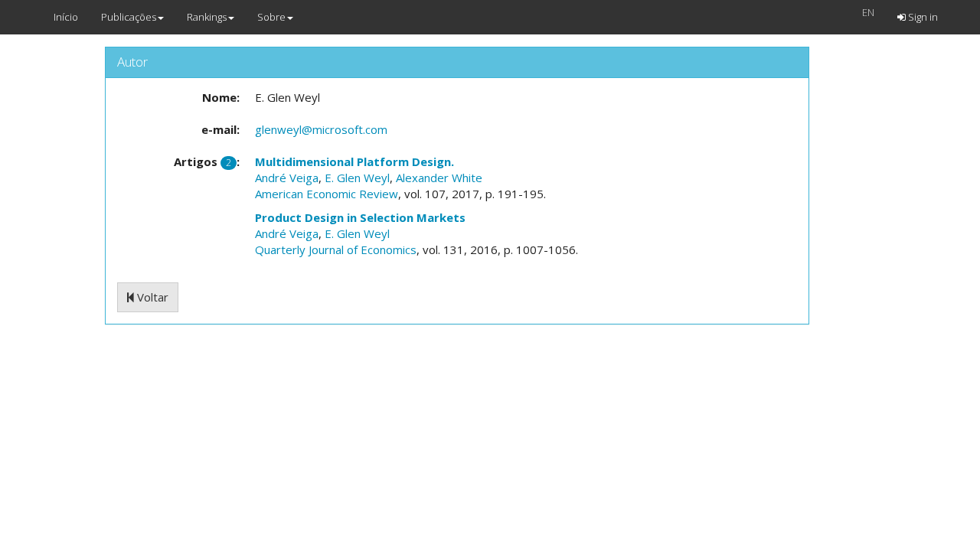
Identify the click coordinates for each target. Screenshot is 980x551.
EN (868, 12)
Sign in (922, 17)
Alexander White (439, 177)
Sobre (271, 17)
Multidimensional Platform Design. (354, 161)
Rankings (207, 17)
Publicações (128, 17)
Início (66, 17)
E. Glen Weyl (357, 177)
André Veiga (286, 177)
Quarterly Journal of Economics (335, 249)
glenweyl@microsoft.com (321, 129)
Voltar (151, 297)
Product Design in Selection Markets (360, 217)
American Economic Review (326, 193)
